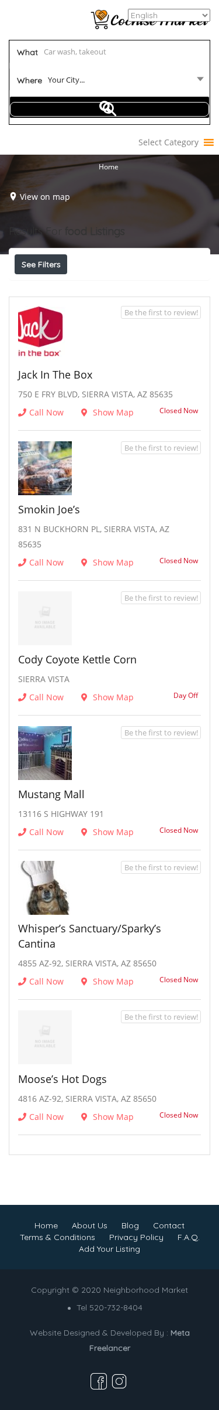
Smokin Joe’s (49, 509)
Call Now (46, 412)
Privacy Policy (136, 1237)
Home (109, 167)
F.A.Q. (189, 1237)
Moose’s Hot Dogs (62, 1079)
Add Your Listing (109, 1249)
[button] (168, 142)
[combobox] (110, 82)
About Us (89, 1225)
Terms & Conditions (57, 1237)
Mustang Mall (51, 794)
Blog (130, 1225)
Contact (169, 1225)
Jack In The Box (55, 374)
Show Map (112, 412)
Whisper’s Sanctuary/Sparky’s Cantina (89, 936)
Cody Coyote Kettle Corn (77, 659)
